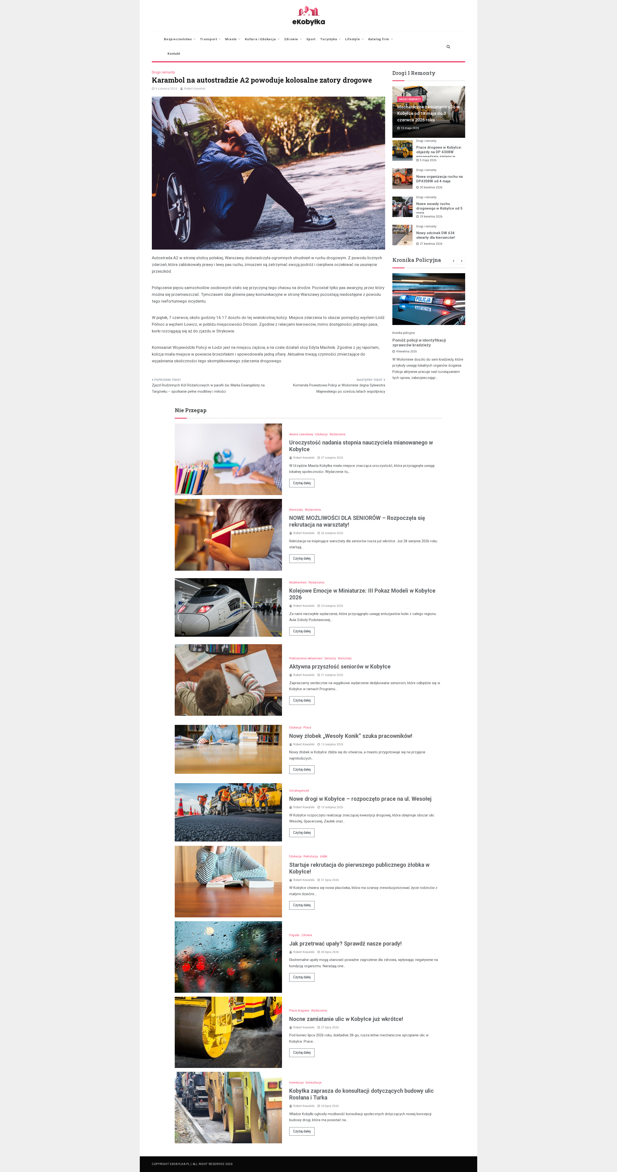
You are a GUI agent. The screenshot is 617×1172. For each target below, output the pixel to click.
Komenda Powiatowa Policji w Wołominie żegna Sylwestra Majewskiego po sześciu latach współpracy (339, 388)
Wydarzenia (337, 434)
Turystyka (328, 39)
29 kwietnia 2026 (431, 216)
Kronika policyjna (403, 333)
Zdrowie (291, 39)
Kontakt (174, 53)
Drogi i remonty (163, 72)
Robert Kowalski (194, 88)
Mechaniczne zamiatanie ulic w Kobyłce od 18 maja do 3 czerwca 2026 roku (428, 113)
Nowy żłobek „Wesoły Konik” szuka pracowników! (350, 736)
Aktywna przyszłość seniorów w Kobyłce (340, 666)
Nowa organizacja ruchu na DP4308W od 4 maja (439, 178)
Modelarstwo (298, 582)
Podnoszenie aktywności (305, 658)
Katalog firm (378, 39)
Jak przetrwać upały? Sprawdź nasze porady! (345, 943)
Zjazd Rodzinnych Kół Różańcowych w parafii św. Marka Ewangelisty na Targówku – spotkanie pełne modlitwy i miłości (208, 388)
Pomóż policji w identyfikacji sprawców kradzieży (419, 342)
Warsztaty (296, 509)
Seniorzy (330, 658)
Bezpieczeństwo (178, 39)
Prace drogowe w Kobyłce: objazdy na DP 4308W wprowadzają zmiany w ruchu (439, 154)
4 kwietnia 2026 (406, 351)
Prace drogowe (299, 1010)
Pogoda (294, 935)
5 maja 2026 (428, 160)
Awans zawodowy (301, 434)
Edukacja (321, 434)
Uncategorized (299, 790)
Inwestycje (296, 1082)
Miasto (231, 39)
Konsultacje (314, 1082)
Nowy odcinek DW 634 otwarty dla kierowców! (435, 235)
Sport (310, 39)
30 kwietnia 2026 (431, 187)
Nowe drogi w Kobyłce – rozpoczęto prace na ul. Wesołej (360, 799)
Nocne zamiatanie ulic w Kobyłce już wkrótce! (346, 1019)
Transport (208, 39)
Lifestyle (352, 39)
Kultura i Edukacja (260, 39)
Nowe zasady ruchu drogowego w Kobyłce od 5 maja (439, 208)
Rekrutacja (310, 856)
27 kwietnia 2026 (431, 243)
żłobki (323, 856)
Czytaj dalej (302, 483)
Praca (307, 727)
